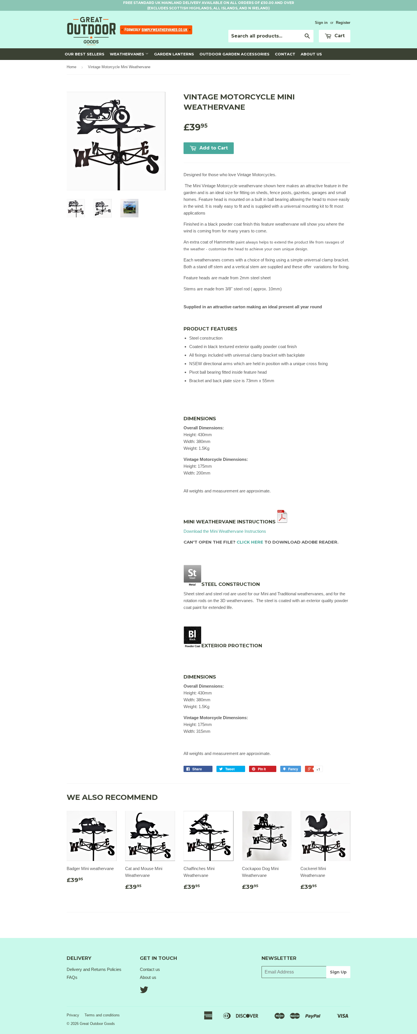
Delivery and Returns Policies (94, 969)
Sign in (321, 22)
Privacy (73, 1015)
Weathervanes (127, 54)
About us (148, 977)
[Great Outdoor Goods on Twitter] (144, 991)
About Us (311, 54)
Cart (339, 35)
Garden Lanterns (174, 54)
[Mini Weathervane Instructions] (282, 522)
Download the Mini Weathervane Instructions (225, 531)
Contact (285, 54)
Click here (250, 542)
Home (71, 67)
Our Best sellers (84, 54)
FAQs (72, 977)
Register (343, 22)
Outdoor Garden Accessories (234, 54)
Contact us (150, 969)
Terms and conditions (102, 1015)
